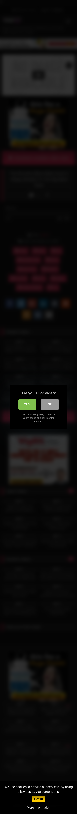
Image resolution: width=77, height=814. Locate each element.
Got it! (38, 799)
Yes (27, 404)
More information (38, 807)
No (50, 404)
